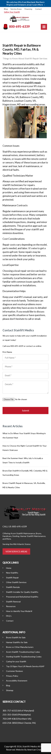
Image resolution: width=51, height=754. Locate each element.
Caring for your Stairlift (16, 661)
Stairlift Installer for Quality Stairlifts (22, 592)
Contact (38, 9)
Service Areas (16, 9)
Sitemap (9, 690)
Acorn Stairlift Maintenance (23, 533)
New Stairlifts (12, 572)
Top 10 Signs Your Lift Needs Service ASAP (25, 666)
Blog (6, 9)
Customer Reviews (14, 671)
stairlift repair (33, 82)
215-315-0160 (10, 714)
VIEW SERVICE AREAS (16, 551)
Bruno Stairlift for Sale (16, 637)
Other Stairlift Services (16, 582)
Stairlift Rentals (13, 587)
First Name (7, 352)
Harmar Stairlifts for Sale (16, 642)
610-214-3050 (10, 722)
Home (8, 568)
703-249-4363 (10, 718)
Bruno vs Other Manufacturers (19, 647)
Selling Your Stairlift (12, 12)
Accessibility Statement (16, 680)
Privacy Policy (12, 676)
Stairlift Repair (12, 577)
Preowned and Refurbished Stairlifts (22, 596)
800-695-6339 (19, 26)
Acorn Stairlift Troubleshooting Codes (23, 652)
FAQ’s (8, 616)
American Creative (36, 749)
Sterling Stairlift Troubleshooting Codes (24, 656)
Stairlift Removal (13, 601)
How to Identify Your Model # (19, 611)
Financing (28, 9)
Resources (11, 606)
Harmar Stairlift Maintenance (32, 536)
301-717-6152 (10, 710)
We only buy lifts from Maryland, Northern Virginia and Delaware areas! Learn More (25, 3)
